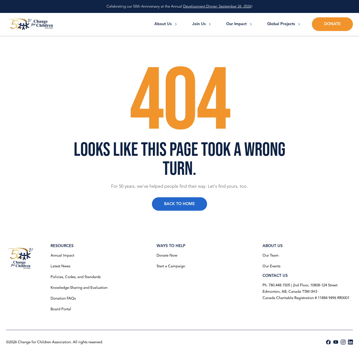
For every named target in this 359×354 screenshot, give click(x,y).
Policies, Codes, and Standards (76, 277)
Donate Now (167, 255)
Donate (332, 23)
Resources (62, 245)
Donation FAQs (63, 298)
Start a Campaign (171, 266)
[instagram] (343, 342)
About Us (163, 23)
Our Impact (236, 23)
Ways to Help (171, 245)
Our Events (271, 266)
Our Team (271, 255)
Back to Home (179, 203)
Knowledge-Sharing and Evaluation (79, 287)
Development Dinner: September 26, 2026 (217, 6)
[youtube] (335, 342)
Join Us (199, 23)
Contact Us (275, 275)
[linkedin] (350, 342)
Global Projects (281, 23)
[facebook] (328, 342)
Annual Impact (62, 255)
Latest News (60, 266)
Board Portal (61, 309)
